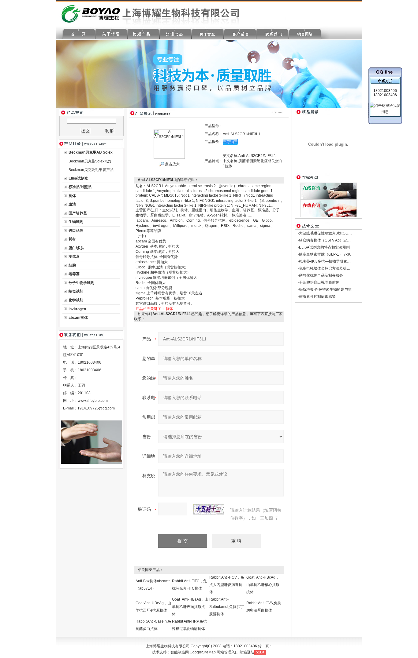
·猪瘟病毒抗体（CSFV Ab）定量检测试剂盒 (333, 240)
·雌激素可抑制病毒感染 (317, 296)
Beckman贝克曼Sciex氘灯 (90, 161)
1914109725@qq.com (96, 408)
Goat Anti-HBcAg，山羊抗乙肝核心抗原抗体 (262, 584)
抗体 (169, 309)
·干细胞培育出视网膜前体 (318, 282)
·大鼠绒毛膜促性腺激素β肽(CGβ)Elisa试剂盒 (334, 233)
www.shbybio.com (93, 400)
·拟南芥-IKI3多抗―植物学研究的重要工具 (331, 261)
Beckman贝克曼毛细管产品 (91, 170)
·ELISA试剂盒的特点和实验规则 (324, 247)
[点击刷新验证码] (208, 509)
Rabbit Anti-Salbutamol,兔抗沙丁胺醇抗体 (226, 606)
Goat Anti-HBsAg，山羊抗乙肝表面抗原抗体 (190, 606)
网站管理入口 (228, 652)
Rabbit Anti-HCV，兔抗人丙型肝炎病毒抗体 (226, 584)
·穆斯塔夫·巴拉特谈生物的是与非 (325, 289)
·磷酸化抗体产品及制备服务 (320, 275)
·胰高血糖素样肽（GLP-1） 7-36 (324, 254)
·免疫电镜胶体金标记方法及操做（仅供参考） (335, 268)
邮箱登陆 (247, 652)
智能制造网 (179, 652)
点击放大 (172, 164)
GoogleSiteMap (203, 652)
